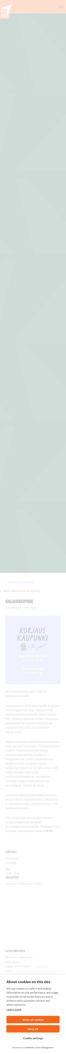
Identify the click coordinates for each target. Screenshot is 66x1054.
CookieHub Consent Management (38, 1047)
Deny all (33, 1029)
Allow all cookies (33, 1019)
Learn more (13, 1010)
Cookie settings (33, 1038)
